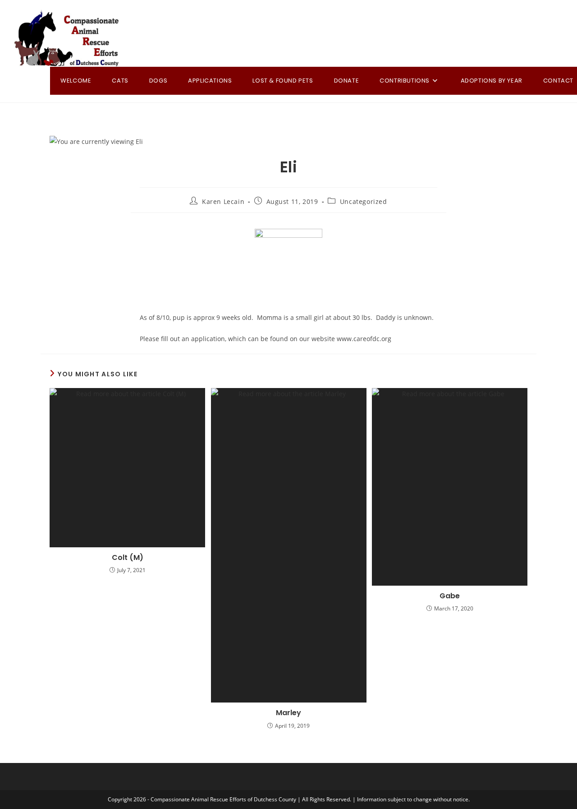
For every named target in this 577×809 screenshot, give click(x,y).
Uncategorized (363, 201)
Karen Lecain (223, 201)
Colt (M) (127, 558)
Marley (288, 713)
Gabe (450, 596)
